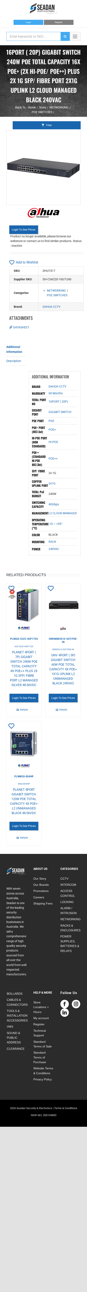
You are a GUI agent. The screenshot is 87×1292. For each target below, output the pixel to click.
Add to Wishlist (27, 262)
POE (51, 421)
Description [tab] (13, 361)
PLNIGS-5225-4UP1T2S (24, 638)
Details (24, 709)
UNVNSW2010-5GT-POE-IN (63, 640)
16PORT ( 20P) (58, 401)
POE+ (52, 429)
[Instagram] (76, 1004)
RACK (52, 541)
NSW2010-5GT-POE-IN (63, 649)
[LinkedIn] (64, 1012)
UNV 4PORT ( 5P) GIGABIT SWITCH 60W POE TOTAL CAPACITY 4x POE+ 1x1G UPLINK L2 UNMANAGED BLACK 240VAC (63, 669)
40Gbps (54, 504)
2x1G (52, 483)
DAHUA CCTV (51, 306)
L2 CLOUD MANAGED (63, 513)
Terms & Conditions (65, 1108)
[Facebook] (64, 1004)
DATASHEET (21, 327)
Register (58, 22)
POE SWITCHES (57, 295)
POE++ (53, 458)
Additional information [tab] (14, 349)
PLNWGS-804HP (24, 776)
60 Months (56, 393)
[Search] (65, 36)
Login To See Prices (23, 229)
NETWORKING (56, 290)
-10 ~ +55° (55, 524)
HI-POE (53, 442)
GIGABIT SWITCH (60, 412)
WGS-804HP (24, 784)
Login (28, 22)
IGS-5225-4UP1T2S (24, 646)
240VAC (54, 549)
